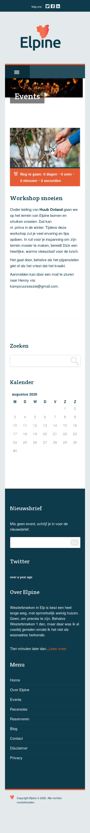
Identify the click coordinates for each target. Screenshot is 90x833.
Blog (13, 728)
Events (16, 699)
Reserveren (19, 718)
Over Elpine (19, 689)
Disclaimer (19, 747)
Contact (16, 738)
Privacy (16, 757)
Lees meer (57, 648)
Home (15, 679)
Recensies (19, 709)
